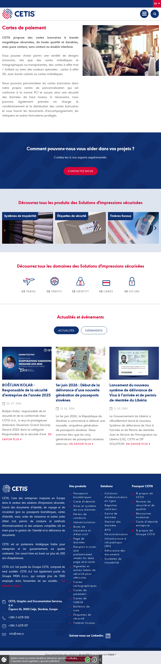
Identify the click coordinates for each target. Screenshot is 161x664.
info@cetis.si (16, 633)
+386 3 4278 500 (18, 617)
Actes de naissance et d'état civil (82, 530)
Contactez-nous (80, 171)
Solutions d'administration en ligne (116, 497)
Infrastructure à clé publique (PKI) (115, 542)
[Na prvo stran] (18, 14)
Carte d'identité (84, 501)
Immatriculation (84, 522)
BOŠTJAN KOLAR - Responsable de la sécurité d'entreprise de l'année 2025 (26, 390)
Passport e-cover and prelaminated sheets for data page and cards (84, 554)
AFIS (108, 529)
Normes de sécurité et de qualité (145, 505)
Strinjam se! (87, 659)
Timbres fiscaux (84, 622)
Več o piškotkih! (94, 659)
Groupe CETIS (40, 566)
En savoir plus (80, 443)
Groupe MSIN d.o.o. (15, 576)
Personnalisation (116, 534)
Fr (155, 3)
